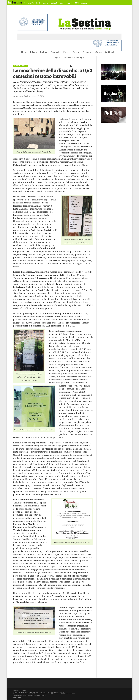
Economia (55, 52)
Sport (57, 58)
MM (77, 3)
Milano (33, 52)
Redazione (17, 697)
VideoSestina (57, 3)
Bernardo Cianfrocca (23, 96)
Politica (43, 52)
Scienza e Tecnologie (74, 58)
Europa (75, 52)
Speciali (69, 3)
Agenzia (85, 3)
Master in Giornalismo (29, 692)
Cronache (87, 52)
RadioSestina (42, 3)
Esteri (66, 52)
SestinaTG (29, 3)
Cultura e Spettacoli (104, 52)
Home (24, 52)
